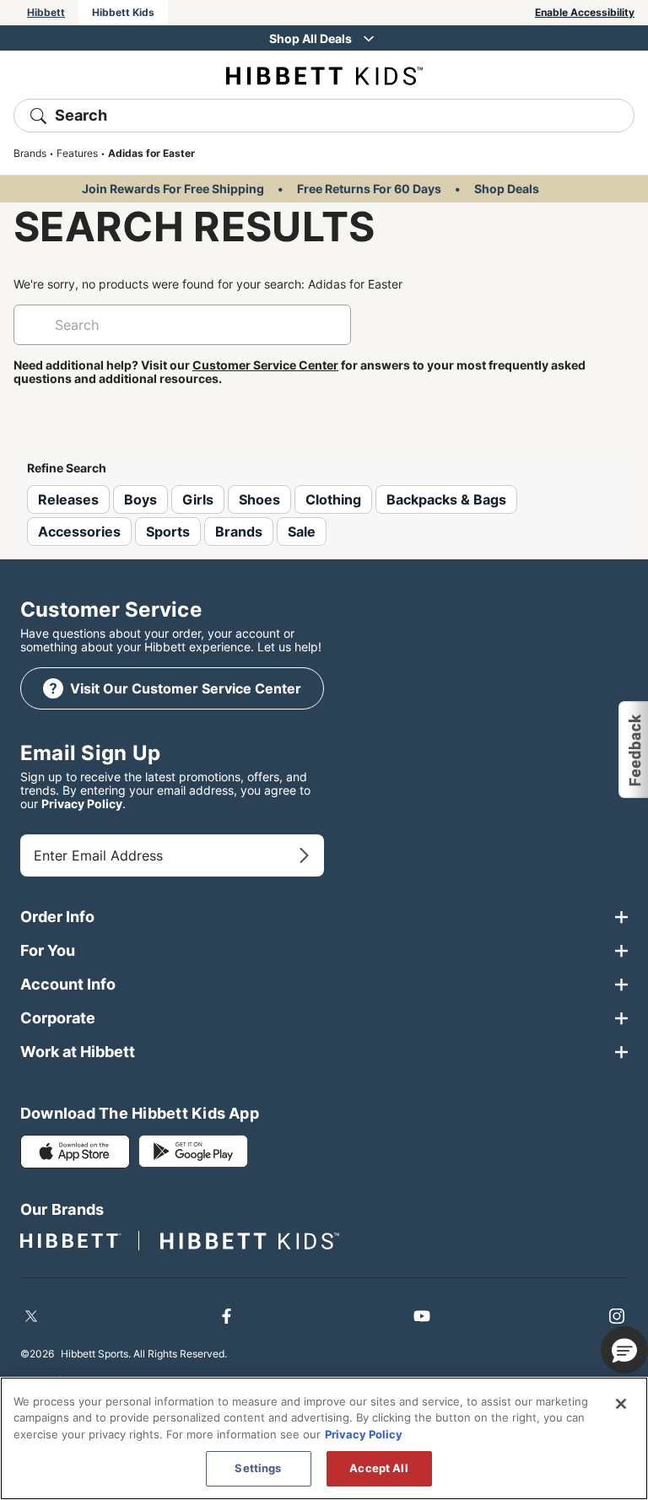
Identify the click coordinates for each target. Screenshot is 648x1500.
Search (81, 115)
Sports (168, 531)
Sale (302, 531)
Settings (258, 1468)
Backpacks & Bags (446, 499)
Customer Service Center (265, 365)
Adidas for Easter (151, 153)
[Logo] (324, 74)
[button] (632, 750)
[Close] (621, 1403)
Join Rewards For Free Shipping (173, 188)
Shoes (259, 499)
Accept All (378, 1468)
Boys (140, 499)
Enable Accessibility (584, 12)
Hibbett (46, 12)
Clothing (333, 499)
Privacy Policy (81, 803)
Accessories (79, 531)
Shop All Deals (310, 38)
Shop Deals (506, 188)
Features (77, 153)
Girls (197, 499)
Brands (30, 153)
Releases (68, 499)
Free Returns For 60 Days (369, 188)
